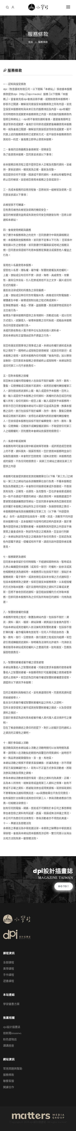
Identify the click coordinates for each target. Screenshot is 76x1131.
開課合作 (8, 1087)
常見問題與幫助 (12, 1068)
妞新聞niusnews (12, 1033)
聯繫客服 (8, 1081)
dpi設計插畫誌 (11, 1027)
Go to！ (63, 886)
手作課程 (8, 974)
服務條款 (43, 42)
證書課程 (8, 981)
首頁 (30, 42)
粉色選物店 (10, 1039)
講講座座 (8, 1045)
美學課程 (8, 968)
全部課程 (8, 962)
